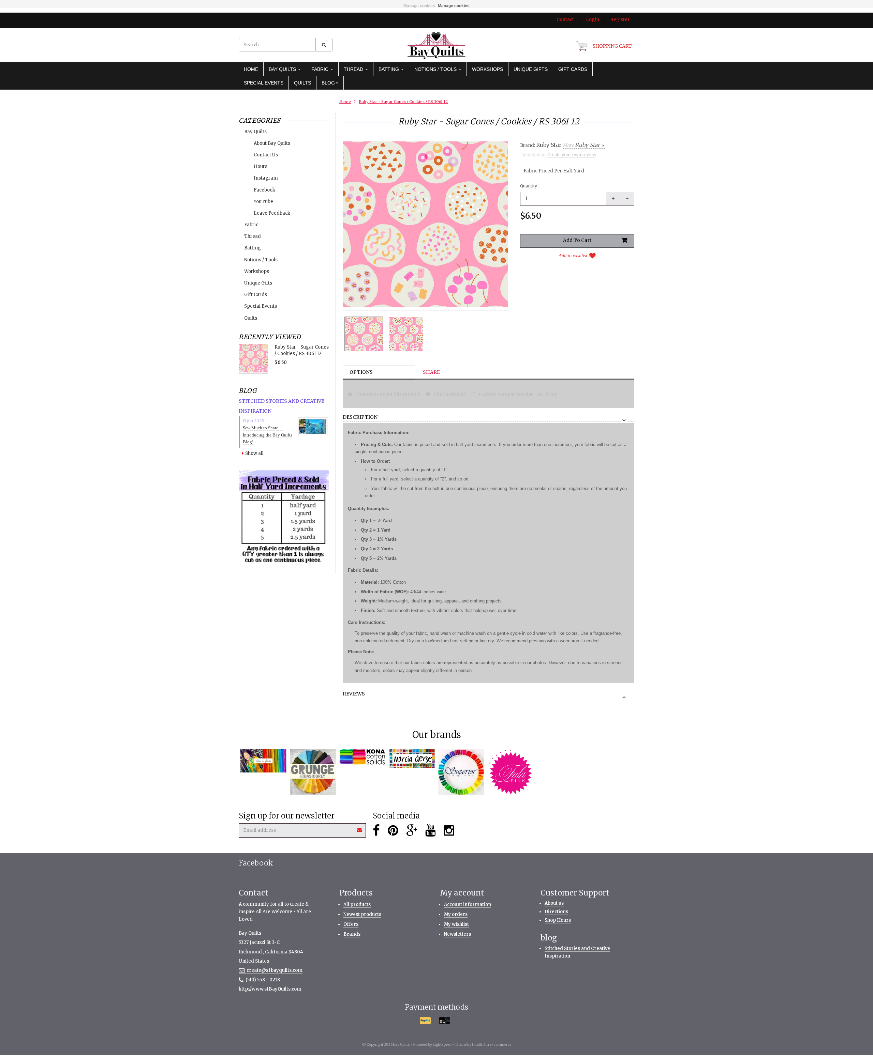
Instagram (266, 178)
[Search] (323, 44)
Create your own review (571, 154)
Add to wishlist (573, 255)
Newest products (362, 914)
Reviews (354, 694)
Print (550, 394)
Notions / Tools (436, 69)
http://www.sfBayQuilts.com (270, 989)
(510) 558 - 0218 (263, 980)
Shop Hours (558, 920)
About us (554, 903)
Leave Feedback (272, 213)
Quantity (528, 185)
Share (431, 372)
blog (328, 83)
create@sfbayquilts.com (274, 970)
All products (357, 904)
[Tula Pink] (511, 772)
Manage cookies (419, 5)
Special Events (263, 83)
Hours (260, 166)
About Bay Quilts (272, 143)
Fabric (320, 69)
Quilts (302, 83)
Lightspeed (442, 1044)
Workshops (487, 69)
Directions (556, 912)
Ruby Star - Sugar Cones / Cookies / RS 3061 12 (403, 101)
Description (360, 417)
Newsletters (457, 934)
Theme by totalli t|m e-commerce (483, 1044)
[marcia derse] (412, 758)
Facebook (264, 190)
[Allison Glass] (263, 760)
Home (251, 69)
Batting (389, 69)
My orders (456, 914)
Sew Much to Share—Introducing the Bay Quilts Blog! (267, 435)
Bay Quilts (283, 69)
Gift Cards (572, 69)
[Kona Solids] (362, 757)
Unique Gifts (531, 69)
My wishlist (456, 924)
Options (361, 372)
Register (620, 19)
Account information (467, 904)
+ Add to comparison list (505, 394)
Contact (565, 19)
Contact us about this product (387, 394)
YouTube (263, 201)
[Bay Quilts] (436, 45)
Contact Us (266, 155)
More (581, 145)
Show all (254, 453)
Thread (354, 69)
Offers (350, 924)
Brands (351, 934)
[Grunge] (313, 772)
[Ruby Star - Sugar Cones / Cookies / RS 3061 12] (363, 334)
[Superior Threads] (461, 772)
